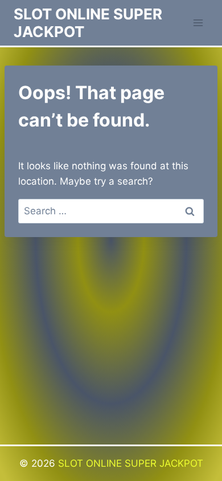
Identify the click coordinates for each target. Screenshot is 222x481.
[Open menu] (197, 22)
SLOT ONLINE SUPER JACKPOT (130, 463)
